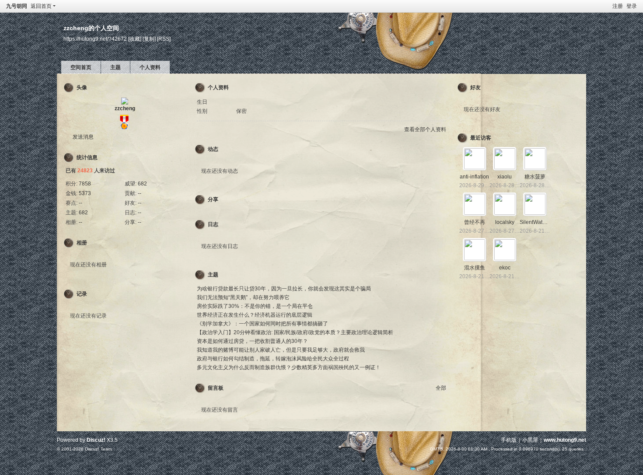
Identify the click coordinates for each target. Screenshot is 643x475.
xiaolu (504, 177)
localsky (504, 222)
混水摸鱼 (474, 268)
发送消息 (83, 137)
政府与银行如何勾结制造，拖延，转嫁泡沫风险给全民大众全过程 (273, 359)
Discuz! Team (98, 449)
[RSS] (164, 39)
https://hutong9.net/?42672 (95, 39)
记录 (82, 294)
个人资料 (150, 67)
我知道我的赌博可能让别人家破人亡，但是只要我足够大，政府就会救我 (281, 350)
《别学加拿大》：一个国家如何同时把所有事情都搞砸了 (262, 324)
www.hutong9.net (565, 440)
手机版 (509, 440)
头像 (82, 87)
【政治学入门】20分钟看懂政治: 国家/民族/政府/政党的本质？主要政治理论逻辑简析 (295, 332)
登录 (631, 6)
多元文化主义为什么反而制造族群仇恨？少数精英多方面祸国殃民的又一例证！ (289, 367)
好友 (475, 87)
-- (139, 193)
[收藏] (134, 39)
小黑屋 (530, 440)
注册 (617, 6)
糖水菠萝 (534, 177)
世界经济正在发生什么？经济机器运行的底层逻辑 (254, 315)
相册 (82, 243)
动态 (213, 149)
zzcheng (125, 108)
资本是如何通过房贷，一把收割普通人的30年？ (252, 341)
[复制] (149, 39)
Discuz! (96, 440)
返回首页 (41, 6)
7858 (85, 184)
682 (142, 184)
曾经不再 (474, 222)
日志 (213, 224)
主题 (115, 67)
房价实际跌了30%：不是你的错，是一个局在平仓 (255, 306)
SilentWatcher (536, 222)
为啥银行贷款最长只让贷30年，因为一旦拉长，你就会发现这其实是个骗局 (284, 289)
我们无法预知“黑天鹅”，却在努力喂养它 (243, 297)
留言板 (216, 388)
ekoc (504, 268)
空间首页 (80, 67)
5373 (85, 193)
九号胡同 (16, 6)
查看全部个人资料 (425, 129)
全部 (441, 388)
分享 (213, 199)
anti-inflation (474, 177)
